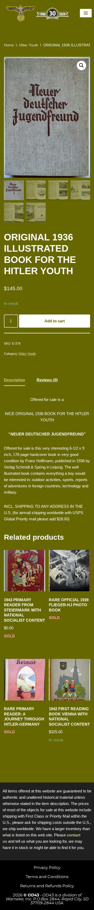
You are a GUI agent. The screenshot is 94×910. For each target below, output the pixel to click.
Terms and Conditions (47, 876)
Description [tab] (14, 380)
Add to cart (54, 321)
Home (9, 45)
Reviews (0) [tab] (47, 380)
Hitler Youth (28, 45)
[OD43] (38, 13)
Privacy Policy (47, 867)
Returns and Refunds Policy (47, 885)
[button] (81, 65)
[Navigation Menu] (86, 13)
